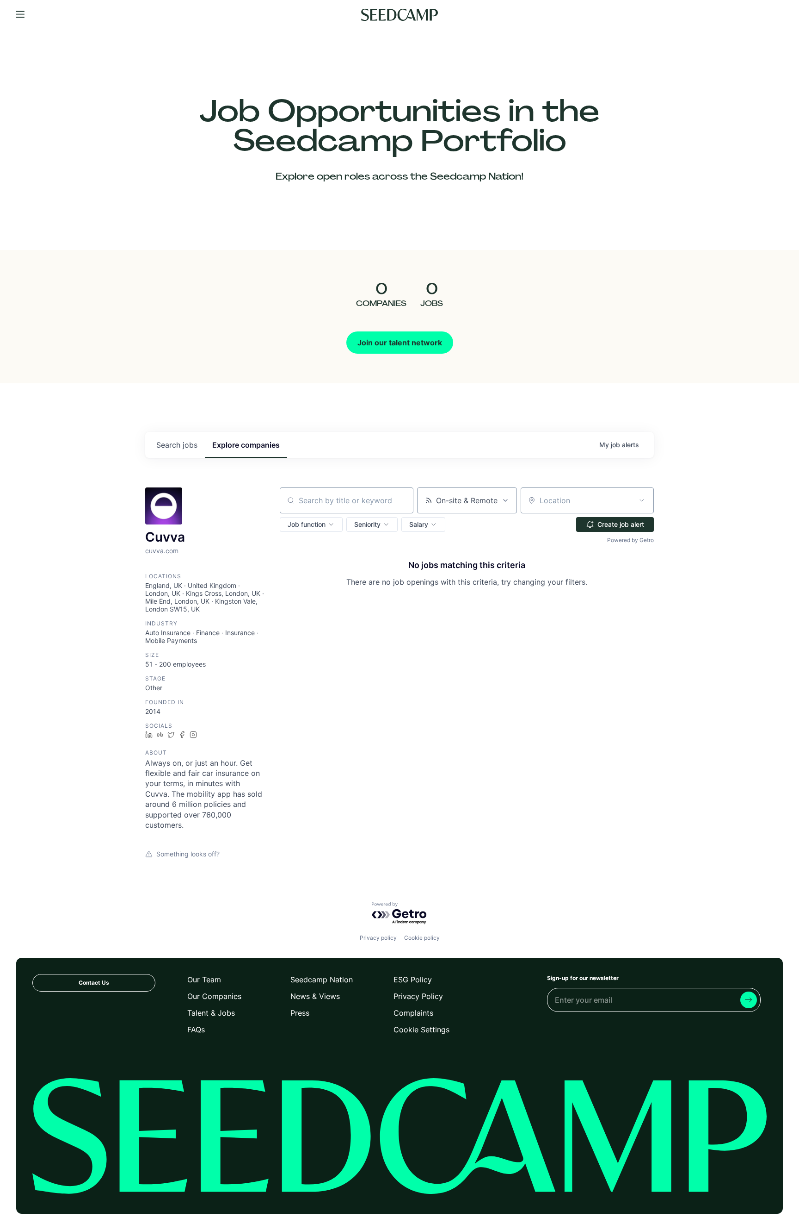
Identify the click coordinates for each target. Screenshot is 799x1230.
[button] (311, 524)
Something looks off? (188, 854)
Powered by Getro (630, 540)
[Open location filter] (642, 500)
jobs (176, 445)
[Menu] (20, 14)
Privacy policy (378, 937)
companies (246, 445)
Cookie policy (422, 937)
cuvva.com (161, 551)
